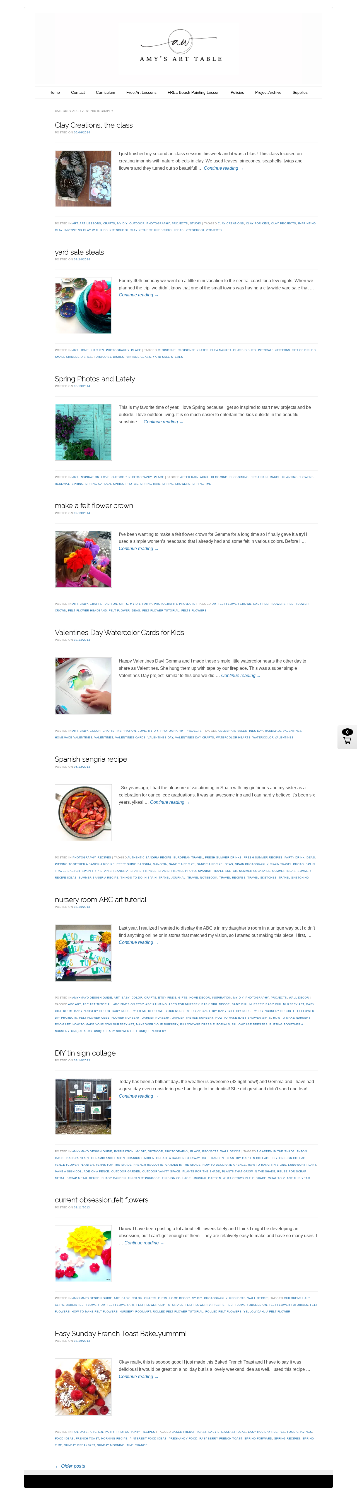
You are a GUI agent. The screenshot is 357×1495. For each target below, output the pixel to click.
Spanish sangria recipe (91, 759)
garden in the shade (183, 1164)
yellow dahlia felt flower (266, 1311)
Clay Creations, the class (94, 125)
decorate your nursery (169, 1010)
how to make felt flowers (95, 1311)
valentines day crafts (194, 737)
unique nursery (152, 1031)
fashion (110, 603)
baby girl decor (215, 1004)
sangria (160, 864)
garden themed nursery (193, 1017)
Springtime (201, 483)
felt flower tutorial (160, 610)
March (275, 477)
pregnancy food (183, 1438)
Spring (77, 483)
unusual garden (207, 1178)
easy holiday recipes (266, 1431)
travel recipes (232, 877)
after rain (189, 477)
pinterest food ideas (148, 1438)
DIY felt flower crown (231, 603)
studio (195, 223)
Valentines (103, 737)
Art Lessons (90, 223)
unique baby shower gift (115, 1031)
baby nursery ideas (129, 1010)
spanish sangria (114, 870)
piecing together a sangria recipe (85, 864)
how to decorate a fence (224, 1164)
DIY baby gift (223, 1010)
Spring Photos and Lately (95, 379)
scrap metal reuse (83, 1178)
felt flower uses (94, 1017)
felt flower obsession (247, 1304)
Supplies (300, 92)
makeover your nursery (157, 1024)
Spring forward (258, 1438)
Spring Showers (176, 483)
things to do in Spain (138, 877)
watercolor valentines (273, 737)
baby (84, 603)
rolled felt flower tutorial (178, 1311)
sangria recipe (182, 864)
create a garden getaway (178, 1158)
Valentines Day (160, 737)
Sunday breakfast (79, 1445)
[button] (347, 737)
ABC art (74, 1004)
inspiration (89, 477)
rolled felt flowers (223, 1311)
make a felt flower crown (94, 505)
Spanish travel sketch (217, 870)
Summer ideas (284, 870)
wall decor (299, 997)
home (84, 350)
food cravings (299, 1431)
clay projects (283, 223)
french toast (87, 1438)
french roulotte (148, 1164)
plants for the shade (201, 1171)
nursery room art (135, 1311)
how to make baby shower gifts (243, 1017)
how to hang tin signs (267, 1164)
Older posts (70, 1466)
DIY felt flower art (117, 1304)
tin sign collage (176, 1178)
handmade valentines (283, 730)
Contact (78, 92)
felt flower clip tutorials (160, 1304)
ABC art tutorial (97, 1004)
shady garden (114, 1178)
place (136, 350)
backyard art (77, 1158)
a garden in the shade (276, 1151)
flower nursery (126, 1017)
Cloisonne (167, 350)
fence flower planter (74, 1164)
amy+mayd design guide (92, 997)
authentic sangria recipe (149, 857)
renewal (62, 483)
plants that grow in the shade (249, 1171)
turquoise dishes (109, 356)
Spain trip (90, 870)
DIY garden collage (253, 1158)
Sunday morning (111, 1445)
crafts (109, 223)
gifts (123, 603)
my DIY (122, 223)
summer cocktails (254, 870)
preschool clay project (131, 230)
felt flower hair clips (205, 1304)
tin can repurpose (144, 1178)
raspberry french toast (220, 1438)
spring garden (98, 483)
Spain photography (252, 864)
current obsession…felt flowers (101, 1200)
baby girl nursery (248, 1004)
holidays (80, 1431)
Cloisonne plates (193, 350)
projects (180, 223)
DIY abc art (201, 1010)
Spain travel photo (287, 864)
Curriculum (105, 92)
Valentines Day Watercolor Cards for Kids (119, 632)
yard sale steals (79, 252)
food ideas (64, 1438)
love (105, 477)
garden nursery (156, 1017)
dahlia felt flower (82, 1304)
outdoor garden (125, 1171)
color (95, 730)
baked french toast (189, 1431)
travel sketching (294, 877)
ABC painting (156, 1004)
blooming (219, 477)
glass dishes (244, 350)
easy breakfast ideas (227, 1431)
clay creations (231, 223)
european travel (188, 857)
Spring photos (126, 483)
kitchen (97, 350)
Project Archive (268, 92)
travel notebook (202, 877)
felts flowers (194, 610)
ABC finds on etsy (128, 1004)
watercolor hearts (233, 737)
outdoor (137, 223)
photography (158, 223)
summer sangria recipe (99, 877)
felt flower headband (87, 610)
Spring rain (150, 483)
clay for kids (257, 223)
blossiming (239, 477)
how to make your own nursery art (103, 1024)
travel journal (172, 877)
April (204, 477)
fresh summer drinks (223, 857)
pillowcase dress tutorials (205, 1024)
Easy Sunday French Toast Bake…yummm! (121, 1333)
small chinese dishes (73, 356)
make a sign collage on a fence (82, 1171)
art (75, 223)
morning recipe (114, 1438)
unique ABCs (81, 1031)
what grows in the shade (244, 1178)
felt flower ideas (124, 610)
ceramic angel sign (108, 1158)
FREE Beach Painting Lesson (193, 92)
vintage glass (138, 356)
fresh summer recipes (263, 857)
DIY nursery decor (275, 1010)
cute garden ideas (218, 1158)
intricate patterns (274, 350)
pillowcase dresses (249, 1024)
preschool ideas (169, 230)
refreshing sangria (134, 864)
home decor (199, 997)
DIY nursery (246, 1010)
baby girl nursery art (285, 1004)
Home (54, 92)
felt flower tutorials (288, 1304)
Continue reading (224, 168)
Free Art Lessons (141, 92)
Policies (237, 92)
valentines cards (130, 737)
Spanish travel (143, 870)
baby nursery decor (92, 1010)
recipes (104, 857)
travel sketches (262, 877)
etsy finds (167, 997)
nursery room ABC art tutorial (100, 899)
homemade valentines (74, 737)
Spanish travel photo (177, 870)
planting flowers (297, 477)
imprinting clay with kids (86, 230)
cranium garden (140, 1158)
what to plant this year (289, 1178)
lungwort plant (302, 1164)
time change (137, 1445)
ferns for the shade (114, 1164)
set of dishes (304, 350)
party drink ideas (299, 857)
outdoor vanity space (161, 1171)
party (147, 603)
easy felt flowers (269, 603)
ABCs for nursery (183, 1004)
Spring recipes (287, 1438)
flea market (220, 350)
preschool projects (204, 230)
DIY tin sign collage (85, 1053)
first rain (259, 477)
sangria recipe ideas (215, 864)
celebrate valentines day (240, 730)
